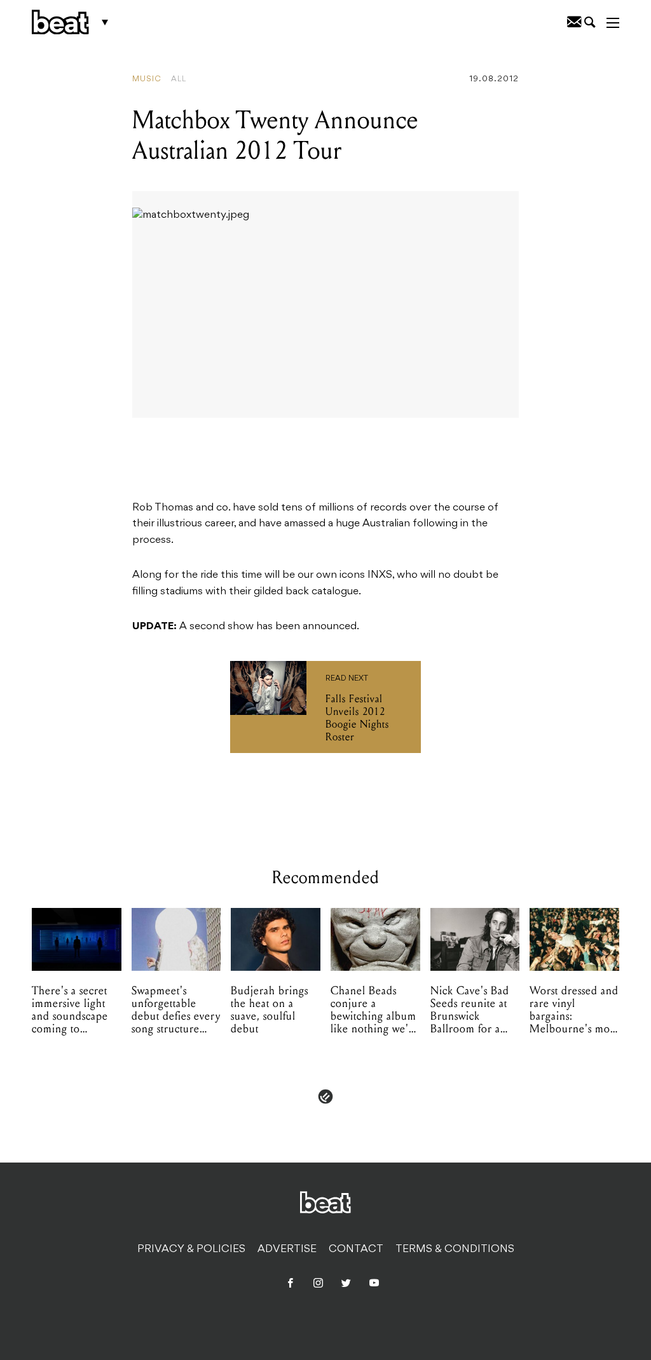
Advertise (287, 1249)
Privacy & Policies (191, 1249)
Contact (356, 1249)
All (178, 79)
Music (146, 79)
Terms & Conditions (454, 1249)
